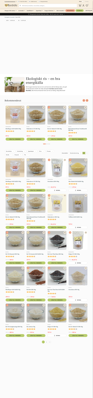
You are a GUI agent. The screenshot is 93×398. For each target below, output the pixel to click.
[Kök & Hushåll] (64, 10)
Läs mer (61, 14)
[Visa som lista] (86, 153)
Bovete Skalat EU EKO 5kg (54, 129)
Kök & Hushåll (60, 10)
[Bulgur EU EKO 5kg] (57, 314)
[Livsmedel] (24, 10)
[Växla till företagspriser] (83, 1)
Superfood (38, 10)
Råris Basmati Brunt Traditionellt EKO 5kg (77, 129)
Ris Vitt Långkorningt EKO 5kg (14, 326)
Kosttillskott (30, 10)
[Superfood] (42, 10)
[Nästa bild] (64, 241)
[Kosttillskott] (33, 10)
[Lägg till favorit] (22, 107)
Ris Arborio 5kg (31, 326)
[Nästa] (87, 100)
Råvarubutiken (8, 126)
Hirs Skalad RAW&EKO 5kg (76, 181)
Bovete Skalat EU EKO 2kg (76, 326)
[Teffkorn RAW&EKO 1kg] (78, 204)
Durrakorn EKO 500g (53, 181)
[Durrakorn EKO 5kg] (78, 277)
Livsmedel (21, 10)
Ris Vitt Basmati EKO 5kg (12, 254)
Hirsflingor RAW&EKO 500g (13, 129)
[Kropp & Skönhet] (54, 10)
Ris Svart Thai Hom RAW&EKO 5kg (56, 290)
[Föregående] (84, 100)
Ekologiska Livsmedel (9, 17)
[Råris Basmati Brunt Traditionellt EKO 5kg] (77, 116)
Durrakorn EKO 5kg (74, 289)
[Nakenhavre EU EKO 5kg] (36, 116)
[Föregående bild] (49, 241)
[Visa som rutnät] (83, 153)
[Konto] (83, 5)
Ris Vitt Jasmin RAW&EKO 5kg (35, 254)
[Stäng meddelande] (64, 14)
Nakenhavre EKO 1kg (53, 217)
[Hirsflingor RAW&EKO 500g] (15, 116)
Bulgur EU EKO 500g (74, 254)
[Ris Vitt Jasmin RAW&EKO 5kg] (36, 241)
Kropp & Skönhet (49, 10)
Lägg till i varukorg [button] (15, 139)
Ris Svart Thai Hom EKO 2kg (55, 254)
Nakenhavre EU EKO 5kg (33, 129)
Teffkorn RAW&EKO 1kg (75, 217)
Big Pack (28, 126)
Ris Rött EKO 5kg (31, 289)
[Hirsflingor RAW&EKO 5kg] (15, 277)
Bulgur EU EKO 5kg (53, 326)
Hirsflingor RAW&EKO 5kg (13, 289)
